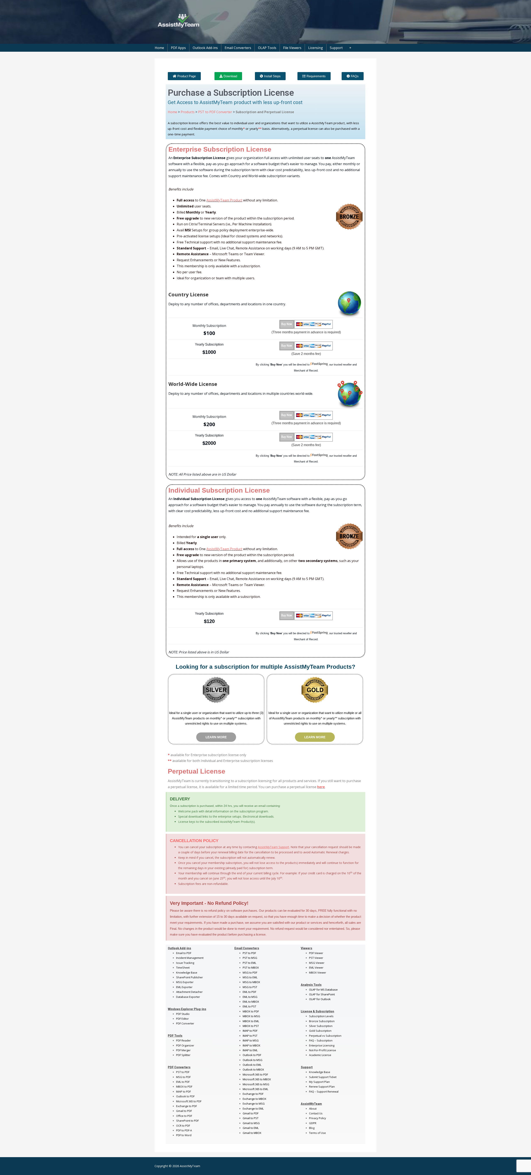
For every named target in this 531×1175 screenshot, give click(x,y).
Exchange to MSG (254, 1103)
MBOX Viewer (317, 972)
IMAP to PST (250, 1036)
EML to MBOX (251, 1001)
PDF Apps (178, 47)
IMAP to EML (250, 1050)
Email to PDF (183, 953)
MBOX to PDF (184, 1086)
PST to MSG (250, 958)
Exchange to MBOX (254, 1099)
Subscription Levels (321, 1016)
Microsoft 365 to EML (255, 1089)
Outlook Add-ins (205, 47)
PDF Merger (183, 1050)
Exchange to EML (253, 1108)
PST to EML (249, 963)
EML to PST (249, 1006)
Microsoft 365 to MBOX (257, 1079)
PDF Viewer (316, 953)
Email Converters (238, 47)
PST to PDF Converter (215, 112)
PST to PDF (182, 1072)
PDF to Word (183, 1135)
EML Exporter (184, 987)
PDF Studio (183, 1014)
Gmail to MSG (251, 1123)
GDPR (312, 1123)
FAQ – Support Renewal (324, 1091)
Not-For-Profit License (322, 1050)
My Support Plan (319, 1082)
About (313, 1108)
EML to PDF (183, 1082)
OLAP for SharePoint (322, 994)
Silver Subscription (320, 1026)
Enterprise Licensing (321, 1045)
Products (188, 112)
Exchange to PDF (186, 1106)
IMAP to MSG (251, 1040)
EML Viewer (316, 967)
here (321, 787)
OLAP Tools (267, 47)
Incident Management (189, 958)
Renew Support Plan (322, 1086)
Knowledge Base (186, 972)
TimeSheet (183, 967)
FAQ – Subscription (320, 1040)
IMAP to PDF (183, 1091)
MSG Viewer (316, 963)
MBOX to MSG (251, 1016)
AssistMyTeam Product (224, 200)
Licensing (315, 47)
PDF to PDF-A (184, 1130)
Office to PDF (184, 1116)
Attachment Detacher (189, 992)
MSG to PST (250, 987)
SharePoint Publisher (189, 977)
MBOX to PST (251, 1026)
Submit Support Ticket (322, 1077)
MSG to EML (250, 977)
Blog (311, 1128)
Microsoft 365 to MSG (256, 1084)
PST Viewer (316, 958)
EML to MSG (250, 997)
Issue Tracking (185, 963)
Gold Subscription (320, 1031)
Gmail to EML (251, 1128)
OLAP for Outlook (320, 999)
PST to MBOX (251, 967)
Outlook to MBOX (253, 1069)
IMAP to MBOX (251, 1045)
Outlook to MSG (252, 1060)
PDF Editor (182, 1018)
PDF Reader (183, 1040)
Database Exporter (188, 997)
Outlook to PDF (185, 1096)
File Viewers (292, 47)
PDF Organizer (185, 1045)
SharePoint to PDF (187, 1120)
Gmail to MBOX (252, 1133)
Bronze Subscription (322, 1021)
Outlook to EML (252, 1065)
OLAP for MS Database (323, 989)
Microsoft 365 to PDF (255, 1074)
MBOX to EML (251, 1021)
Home (159, 47)
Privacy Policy (317, 1118)
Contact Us (316, 1113)
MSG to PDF (183, 1077)
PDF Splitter (183, 1055)
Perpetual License (196, 771)
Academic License (320, 1055)
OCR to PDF (183, 1125)
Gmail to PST (250, 1118)
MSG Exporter (185, 982)
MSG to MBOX (251, 982)
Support (336, 47)
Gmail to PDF (250, 1113)
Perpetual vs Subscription (325, 1036)
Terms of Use (317, 1133)
